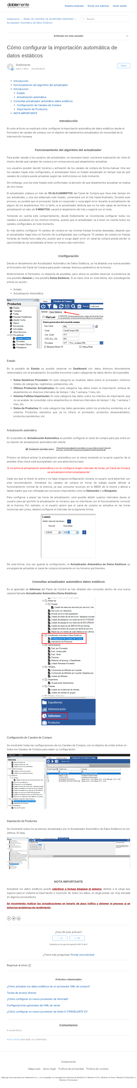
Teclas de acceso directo (21, 992)
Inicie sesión (13, 1039)
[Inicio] (18, 7)
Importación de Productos (32, 109)
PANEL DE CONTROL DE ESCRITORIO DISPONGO (49, 19)
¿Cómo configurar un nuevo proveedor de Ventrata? (37, 999)
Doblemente (13, 19)
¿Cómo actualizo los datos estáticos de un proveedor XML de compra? (48, 986)
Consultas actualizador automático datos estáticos (43, 101)
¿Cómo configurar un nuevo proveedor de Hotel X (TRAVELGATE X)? (47, 1011)
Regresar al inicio (17, 965)
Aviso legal (49, 1068)
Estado (21, 93)
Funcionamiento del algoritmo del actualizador (41, 85)
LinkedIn (19, 918)
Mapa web (34, 1068)
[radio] (59, 938)
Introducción (21, 81)
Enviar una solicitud (98, 5)
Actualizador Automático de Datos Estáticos (29, 22)
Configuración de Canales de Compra (39, 105)
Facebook (9, 918)
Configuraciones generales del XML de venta (33, 1005)
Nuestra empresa (74, 5)
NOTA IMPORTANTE (25, 113)
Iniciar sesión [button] (120, 5)
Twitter (14, 918)
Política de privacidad (71, 1068)
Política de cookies (97, 1068)
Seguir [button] (124, 65)
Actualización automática (31, 97)
